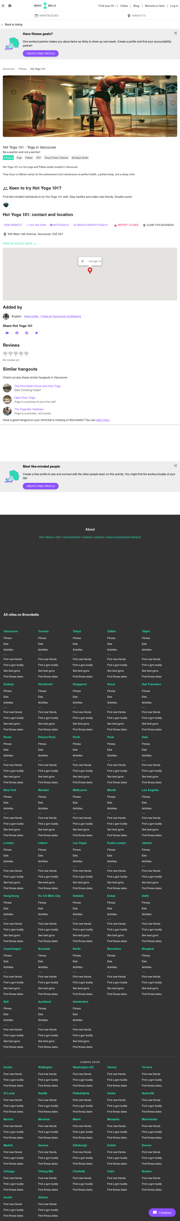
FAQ (41, 536)
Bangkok (148, 949)
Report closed (126, 225)
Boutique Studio (80, 157)
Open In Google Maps (20, 244)
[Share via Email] (7, 333)
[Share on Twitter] (36, 333)
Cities (124, 6)
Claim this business (158, 225)
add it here (102, 420)
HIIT (38, 157)
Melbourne (80, 790)
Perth (76, 737)
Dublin (111, 1145)
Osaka (111, 1093)
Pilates (29, 157)
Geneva (43, 1145)
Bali (6, 1002)
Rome (7, 737)
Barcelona (114, 949)
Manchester (150, 1119)
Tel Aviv (147, 1067)
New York (10, 790)
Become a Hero (155, 6)
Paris (110, 737)
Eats (6, 643)
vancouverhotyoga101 (93, 225)
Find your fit (108, 6)
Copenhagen (12, 949)
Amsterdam (80, 1002)
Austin (8, 1197)
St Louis (9, 1093)
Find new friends (13, 659)
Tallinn (111, 631)
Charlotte (79, 1171)
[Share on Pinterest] (27, 333)
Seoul (111, 684)
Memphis (113, 1119)
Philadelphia (81, 1093)
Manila (111, 790)
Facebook (87, 536)
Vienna (112, 1067)
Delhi (145, 896)
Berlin (77, 949)
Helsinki (78, 896)
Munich (8, 1119)
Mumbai (43, 790)
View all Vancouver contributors (61, 316)
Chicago (9, 1171)
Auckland (44, 1002)
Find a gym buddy (14, 665)
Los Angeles (150, 790)
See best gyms (12, 670)
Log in (174, 6)
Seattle (42, 1093)
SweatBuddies (46, 16)
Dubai (111, 896)
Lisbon (42, 843)
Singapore (80, 684)
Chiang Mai (45, 1171)
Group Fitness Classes (56, 157)
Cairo (110, 1171)
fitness (22, 68)
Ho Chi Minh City (49, 896)
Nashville (148, 1093)
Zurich (8, 1067)
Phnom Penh (47, 737)
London (9, 843)
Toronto (43, 631)
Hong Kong (11, 896)
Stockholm (45, 684)
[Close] (82, 261)
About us (50, 536)
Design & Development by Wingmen (123, 536)
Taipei (146, 631)
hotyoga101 (61, 225)
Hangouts (136, 16)
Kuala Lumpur (116, 843)
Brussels (44, 949)
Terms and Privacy (72, 536)
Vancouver (11, 631)
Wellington (45, 1067)
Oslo (145, 737)
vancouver (9, 68)
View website (13, 225)
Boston (147, 1171)
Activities (8, 649)
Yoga (19, 157)
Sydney (9, 684)
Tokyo (77, 631)
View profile (31, 316)
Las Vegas (80, 843)
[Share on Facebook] (17, 333)
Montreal (44, 1119)
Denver (147, 1145)
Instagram (99, 536)
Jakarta (147, 843)
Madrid (8, 1145)
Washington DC (83, 1067)
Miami (77, 1119)
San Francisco (151, 684)
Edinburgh (80, 1145)
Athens (43, 1197)
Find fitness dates (13, 676)
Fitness (8, 158)
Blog (136, 6)
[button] (90, 106)
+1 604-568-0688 (36, 225)
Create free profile (40, 53)
